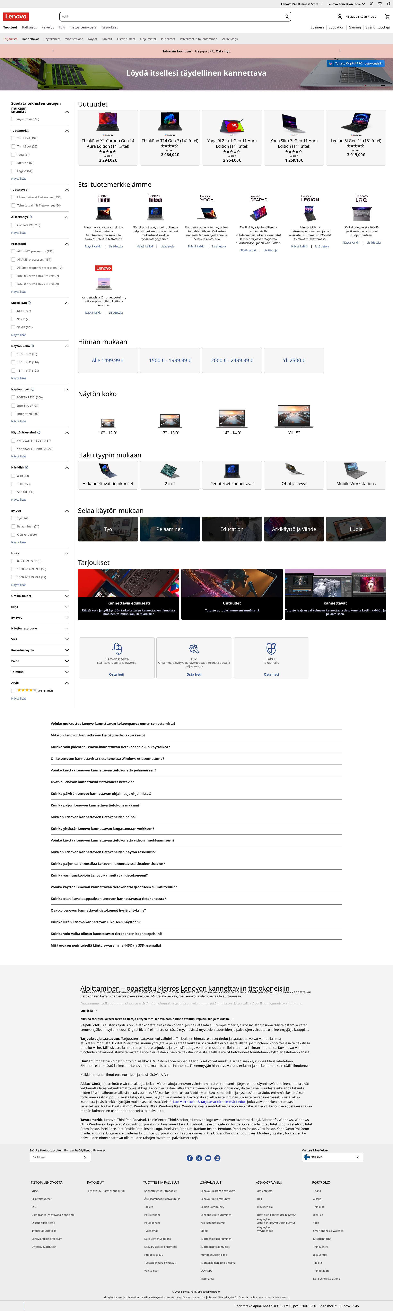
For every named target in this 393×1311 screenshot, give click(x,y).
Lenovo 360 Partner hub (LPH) (106, 1191)
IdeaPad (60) (14, 163)
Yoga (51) (14, 155)
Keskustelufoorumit (213, 1223)
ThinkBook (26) (14, 146)
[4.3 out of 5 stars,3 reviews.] (170, 145)
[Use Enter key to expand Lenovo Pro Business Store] (321, 4)
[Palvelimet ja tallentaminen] (219, 39)
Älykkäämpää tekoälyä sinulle (162, 1199)
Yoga (316, 1223)
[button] (371, 3)
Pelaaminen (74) (14, 526)
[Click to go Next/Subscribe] (84, 1157)
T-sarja (317, 1191)
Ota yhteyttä (264, 1191)
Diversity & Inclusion (44, 1247)
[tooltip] (30, 217)
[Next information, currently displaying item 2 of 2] (339, 51)
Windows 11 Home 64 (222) (14, 449)
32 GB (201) (14, 327)
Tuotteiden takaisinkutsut (160, 1263)
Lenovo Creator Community (218, 1191)
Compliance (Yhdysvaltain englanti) (53, 1215)
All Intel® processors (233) (14, 251)
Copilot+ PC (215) (14, 225)
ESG (34, 1207)
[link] (388, 5)
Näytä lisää (18, 178)
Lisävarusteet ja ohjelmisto (160, 1247)
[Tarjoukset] (19, 39)
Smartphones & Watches (328, 1231)
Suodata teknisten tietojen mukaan (36, 104)
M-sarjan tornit (322, 1239)
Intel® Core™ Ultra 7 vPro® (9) (14, 284)
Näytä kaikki (93, 246)
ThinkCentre (320, 1247)
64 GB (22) (14, 311)
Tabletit (148, 1207)
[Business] (325, 27)
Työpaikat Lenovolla (44, 1231)
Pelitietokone (152, 1215)
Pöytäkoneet (152, 1223)
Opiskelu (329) (14, 535)
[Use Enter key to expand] (380, 17)
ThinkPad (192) (14, 138)
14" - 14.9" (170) (14, 362)
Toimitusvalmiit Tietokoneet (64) (14, 205)
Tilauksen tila (265, 1207)
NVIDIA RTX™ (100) (14, 397)
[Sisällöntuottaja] (391, 27)
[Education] (345, 27)
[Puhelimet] (176, 39)
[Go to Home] (16, 16)
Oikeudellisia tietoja (43, 1223)
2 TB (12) (14, 476)
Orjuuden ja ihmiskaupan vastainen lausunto (264, 1297)
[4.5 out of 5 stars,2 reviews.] (356, 145)
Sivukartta (199, 1297)
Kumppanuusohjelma (214, 1255)
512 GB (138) (14, 492)
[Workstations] (85, 39)
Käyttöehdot (184, 1297)
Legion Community (212, 1207)
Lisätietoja (116, 246)
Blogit (204, 1231)
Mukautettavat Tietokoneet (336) (14, 197)
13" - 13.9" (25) (14, 354)
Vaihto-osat (151, 1270)
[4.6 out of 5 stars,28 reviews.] (108, 151)
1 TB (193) (14, 484)
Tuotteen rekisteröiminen (216, 1239)
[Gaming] (362, 27)
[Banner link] (196, 51)
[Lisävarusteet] (137, 39)
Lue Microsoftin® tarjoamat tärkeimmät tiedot (209, 1101)
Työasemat (151, 1231)
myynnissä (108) (14, 119)
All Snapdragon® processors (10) (14, 268)
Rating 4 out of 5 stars (14, 691)
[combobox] (171, 16)
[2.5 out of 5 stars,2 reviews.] (232, 151)
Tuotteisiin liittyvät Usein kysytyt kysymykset (276, 1217)
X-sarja (317, 1199)
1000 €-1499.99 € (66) (14, 569)
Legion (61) (14, 171)
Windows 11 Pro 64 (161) (14, 441)
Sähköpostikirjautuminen (216, 1215)
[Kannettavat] (40, 39)
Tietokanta (207, 1278)
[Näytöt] (98, 39)
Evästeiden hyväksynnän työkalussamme (151, 1297)
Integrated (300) (14, 414)
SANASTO (206, 1270)
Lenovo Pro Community (215, 1199)
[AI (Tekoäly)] (239, 39)
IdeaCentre (320, 1255)
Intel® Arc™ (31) (14, 406)
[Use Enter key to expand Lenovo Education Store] (363, 4)
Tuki (259, 1199)
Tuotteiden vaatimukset (215, 1247)
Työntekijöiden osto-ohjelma (218, 1263)
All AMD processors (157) (14, 259)
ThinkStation (321, 1270)
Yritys (35, 1191)
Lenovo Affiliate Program (47, 1239)
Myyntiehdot (265, 1231)
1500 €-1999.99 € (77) (14, 577)
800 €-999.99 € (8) (14, 561)
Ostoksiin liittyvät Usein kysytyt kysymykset (276, 1225)
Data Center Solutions (157, 1239)
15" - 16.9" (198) (14, 371)
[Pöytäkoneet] (62, 39)
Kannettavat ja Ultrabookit (160, 1191)
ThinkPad (319, 1207)
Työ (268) (14, 518)
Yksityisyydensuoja (114, 1297)
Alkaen (108, 158)
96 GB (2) (14, 319)
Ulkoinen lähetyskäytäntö (221, 1297)
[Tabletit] (114, 39)
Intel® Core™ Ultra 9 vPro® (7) (14, 276)
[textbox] (333, 1157)
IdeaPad (318, 1215)
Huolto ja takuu (153, 1255)
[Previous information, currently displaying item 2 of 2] (53, 51)
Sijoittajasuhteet (42, 1199)
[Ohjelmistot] (158, 39)
